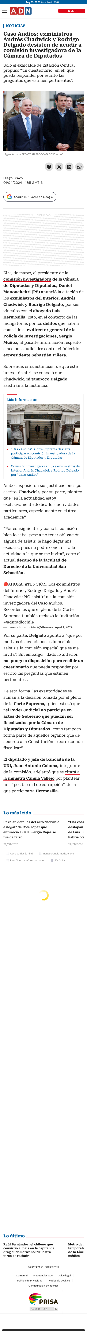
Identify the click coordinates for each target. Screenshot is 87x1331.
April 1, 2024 (63, 627)
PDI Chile (59, 860)
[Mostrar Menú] (4, 11)
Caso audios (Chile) (21, 853)
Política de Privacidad (29, 1280)
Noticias (15, 26)
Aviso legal (64, 1275)
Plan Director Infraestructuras (27, 860)
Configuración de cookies (43, 1285)
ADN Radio (20, 11)
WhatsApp (79, 167)
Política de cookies (59, 1280)
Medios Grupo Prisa (44, 1308)
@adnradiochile (18, 622)
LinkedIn (69, 167)
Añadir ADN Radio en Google (33, 197)
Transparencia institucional (58, 853)
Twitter (59, 167)
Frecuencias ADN (43, 1275)
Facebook (49, 167)
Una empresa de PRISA (43, 1299)
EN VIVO (71, 11)
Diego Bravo (13, 178)
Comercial (22, 1275)
